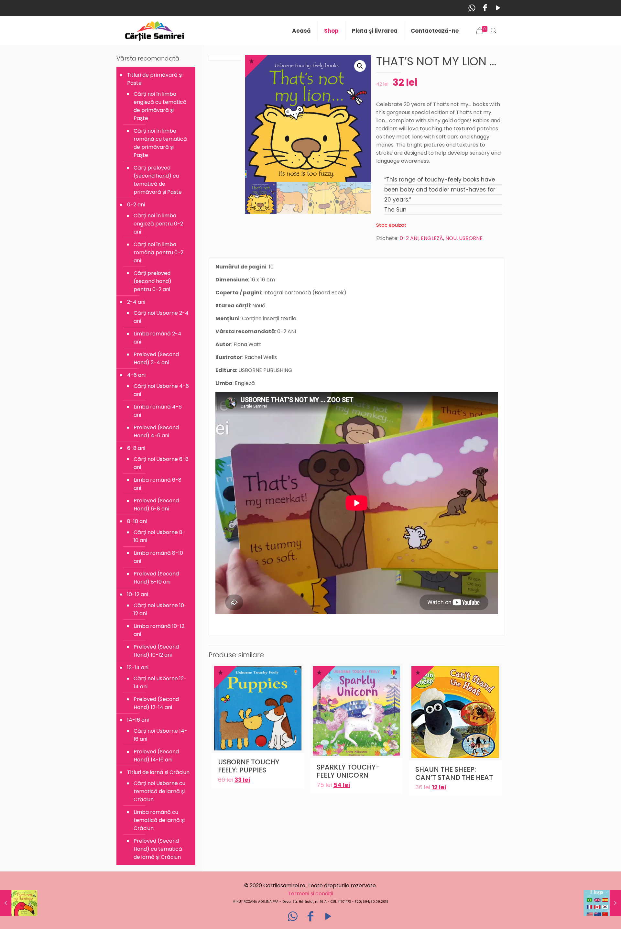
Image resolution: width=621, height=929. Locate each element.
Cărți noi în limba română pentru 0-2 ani (158, 252)
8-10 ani (137, 521)
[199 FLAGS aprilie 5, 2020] (602, 903)
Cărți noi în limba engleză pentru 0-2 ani (158, 223)
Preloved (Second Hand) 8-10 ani (156, 577)
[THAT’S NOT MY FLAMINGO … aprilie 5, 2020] (18, 903)
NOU (451, 238)
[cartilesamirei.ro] (155, 30)
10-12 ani (137, 594)
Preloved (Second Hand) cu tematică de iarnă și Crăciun (158, 849)
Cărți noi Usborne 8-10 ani (159, 536)
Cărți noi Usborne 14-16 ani (160, 735)
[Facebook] (485, 8)
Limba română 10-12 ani (159, 630)
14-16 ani (138, 720)
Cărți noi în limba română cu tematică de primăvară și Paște (160, 143)
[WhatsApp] (471, 8)
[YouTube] (498, 8)
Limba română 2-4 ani (157, 337)
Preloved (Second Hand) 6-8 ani (156, 504)
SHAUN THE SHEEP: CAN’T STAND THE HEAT (454, 773)
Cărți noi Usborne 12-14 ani (160, 682)
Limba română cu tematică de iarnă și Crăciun (159, 820)
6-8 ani (136, 448)
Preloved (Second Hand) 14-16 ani (156, 755)
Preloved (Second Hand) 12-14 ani (156, 703)
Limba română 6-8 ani (157, 484)
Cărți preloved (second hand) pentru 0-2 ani (152, 281)
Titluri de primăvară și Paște (154, 79)
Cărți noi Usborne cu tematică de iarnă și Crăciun (159, 791)
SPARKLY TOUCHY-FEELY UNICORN (348, 771)
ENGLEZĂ (432, 238)
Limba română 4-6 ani (158, 411)
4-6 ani (136, 375)
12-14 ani (137, 667)
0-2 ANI (409, 238)
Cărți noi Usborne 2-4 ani (161, 317)
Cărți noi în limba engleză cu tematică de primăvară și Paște (160, 106)
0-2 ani (136, 204)
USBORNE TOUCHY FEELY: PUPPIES (248, 766)
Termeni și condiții (310, 893)
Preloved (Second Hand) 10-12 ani (156, 651)
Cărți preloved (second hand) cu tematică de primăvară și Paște (158, 180)
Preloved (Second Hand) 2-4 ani (156, 358)
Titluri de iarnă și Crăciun (158, 772)
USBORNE (471, 238)
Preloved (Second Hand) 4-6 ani (156, 431)
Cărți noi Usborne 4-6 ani (161, 390)
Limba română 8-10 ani (158, 557)
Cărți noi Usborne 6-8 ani (161, 463)
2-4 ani (136, 302)
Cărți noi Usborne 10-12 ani (160, 609)
